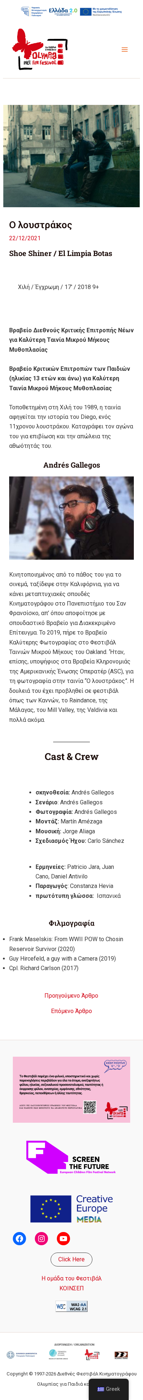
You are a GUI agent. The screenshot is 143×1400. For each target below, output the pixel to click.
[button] (71, 1259)
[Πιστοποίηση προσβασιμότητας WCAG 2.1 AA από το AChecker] (71, 1305)
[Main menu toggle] (125, 49)
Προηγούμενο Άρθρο (71, 996)
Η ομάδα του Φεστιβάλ (71, 1278)
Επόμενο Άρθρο (71, 1011)
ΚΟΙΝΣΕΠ (71, 1288)
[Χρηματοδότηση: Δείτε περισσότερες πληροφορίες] (71, 11)
